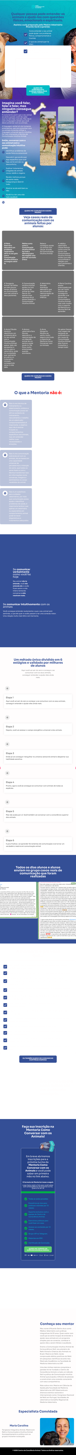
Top (71, 1450)
